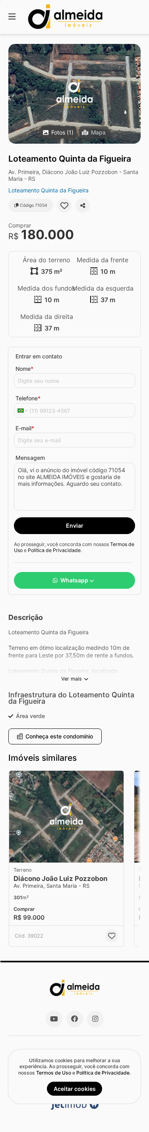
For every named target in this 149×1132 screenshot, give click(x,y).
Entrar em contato (38, 356)
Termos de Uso (53, 1073)
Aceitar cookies (75, 1088)
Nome (24, 368)
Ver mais (71, 679)
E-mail (24, 428)
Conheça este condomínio (59, 736)
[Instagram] (95, 1019)
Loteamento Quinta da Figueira (48, 190)
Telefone (28, 398)
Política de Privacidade (54, 550)
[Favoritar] (64, 205)
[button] (74, 94)
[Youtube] (54, 1019)
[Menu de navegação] (11, 17)
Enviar (74, 525)
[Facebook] (74, 1019)
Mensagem (30, 457)
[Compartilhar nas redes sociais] (82, 205)
